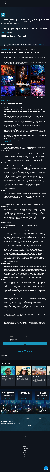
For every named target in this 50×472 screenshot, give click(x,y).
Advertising (25, 450)
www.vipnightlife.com (8, 141)
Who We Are (25, 452)
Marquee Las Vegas (24, 48)
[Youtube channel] (28, 351)
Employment (25, 442)
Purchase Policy (25, 444)
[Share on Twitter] (22, 351)
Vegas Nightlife (4, 32)
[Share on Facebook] (19, 351)
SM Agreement (25, 448)
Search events (24, 398)
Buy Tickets (13, 343)
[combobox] (43, 422)
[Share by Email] (30, 351)
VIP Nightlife (10, 140)
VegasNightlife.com (5, 100)
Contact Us (7, 398)
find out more (41, 398)
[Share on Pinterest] (25, 351)
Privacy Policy (25, 446)
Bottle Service (36, 343)
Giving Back (25, 458)
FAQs (25, 456)
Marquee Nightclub (41, 44)
